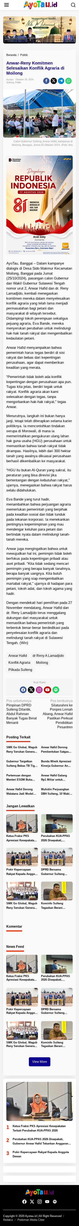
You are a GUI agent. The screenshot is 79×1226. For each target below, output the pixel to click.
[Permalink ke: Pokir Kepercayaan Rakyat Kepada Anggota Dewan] (22, 857)
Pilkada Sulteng (20, 670)
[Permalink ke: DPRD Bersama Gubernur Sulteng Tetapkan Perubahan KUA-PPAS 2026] (57, 857)
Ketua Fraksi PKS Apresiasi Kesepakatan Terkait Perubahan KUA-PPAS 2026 (21, 838)
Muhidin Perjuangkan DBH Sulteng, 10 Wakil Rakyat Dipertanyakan (55, 792)
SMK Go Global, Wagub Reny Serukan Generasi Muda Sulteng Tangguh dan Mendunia (21, 750)
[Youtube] (47, 689)
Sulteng (10, 82)
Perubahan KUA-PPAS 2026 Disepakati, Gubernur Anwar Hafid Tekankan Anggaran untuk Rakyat (55, 838)
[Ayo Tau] (40, 5)
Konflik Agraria (19, 662)
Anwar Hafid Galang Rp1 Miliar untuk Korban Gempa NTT (54, 778)
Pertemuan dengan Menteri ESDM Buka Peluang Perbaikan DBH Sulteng (21, 778)
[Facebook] (23, 689)
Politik (18, 82)
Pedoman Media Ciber (30, 1219)
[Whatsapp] (68, 81)
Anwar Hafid (17, 655)
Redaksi (8, 1219)
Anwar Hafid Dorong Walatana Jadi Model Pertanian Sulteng (19, 792)
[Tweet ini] (54, 81)
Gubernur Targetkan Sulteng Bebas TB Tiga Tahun (21, 764)
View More (39, 1061)
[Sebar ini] (46, 81)
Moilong (42, 662)
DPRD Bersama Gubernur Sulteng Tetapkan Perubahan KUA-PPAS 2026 (54, 872)
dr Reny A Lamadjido (48, 655)
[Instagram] (39, 689)
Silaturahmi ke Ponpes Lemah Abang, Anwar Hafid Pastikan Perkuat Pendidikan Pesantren (58, 714)
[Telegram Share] (61, 81)
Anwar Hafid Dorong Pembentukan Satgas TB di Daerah (55, 750)
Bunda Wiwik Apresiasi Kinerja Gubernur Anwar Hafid (57, 764)
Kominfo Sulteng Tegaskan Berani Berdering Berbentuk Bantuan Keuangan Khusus (54, 906)
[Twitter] (31, 689)
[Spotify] (55, 689)
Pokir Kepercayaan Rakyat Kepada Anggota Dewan (21, 872)
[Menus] (6, 5)
